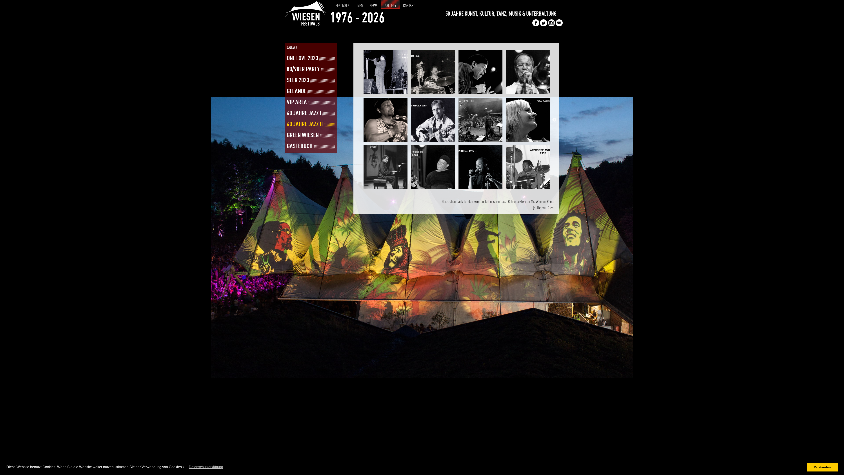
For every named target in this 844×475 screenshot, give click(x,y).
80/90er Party (303, 69)
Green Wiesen (303, 135)
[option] (385, 120)
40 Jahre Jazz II (305, 124)
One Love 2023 (302, 58)
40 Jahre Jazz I (304, 113)
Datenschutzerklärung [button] (206, 467)
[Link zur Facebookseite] (535, 25)
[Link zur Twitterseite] (543, 25)
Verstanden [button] (822, 467)
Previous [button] (358, 120)
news (374, 6)
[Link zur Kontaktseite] (559, 25)
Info (360, 6)
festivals (342, 6)
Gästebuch (300, 146)
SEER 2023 (298, 80)
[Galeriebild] (385, 72)
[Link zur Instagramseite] (551, 25)
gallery (390, 6)
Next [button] (554, 120)
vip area (297, 102)
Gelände (296, 91)
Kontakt (409, 6)
